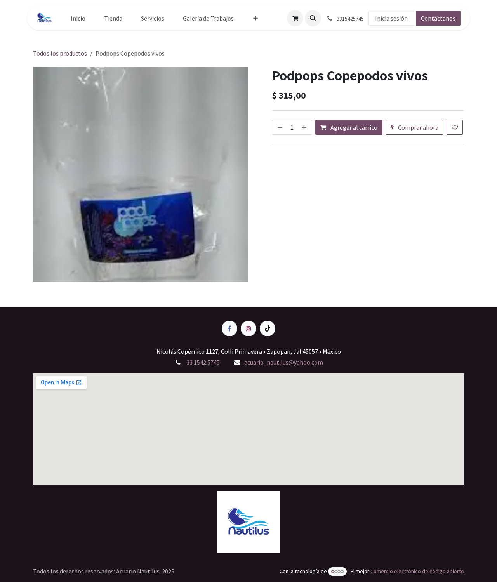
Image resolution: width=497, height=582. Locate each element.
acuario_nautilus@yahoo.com (283, 362)
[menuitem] (78, 18)
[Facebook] (229, 328)
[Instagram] (248, 328)
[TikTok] (267, 328)
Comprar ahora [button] (417, 127)
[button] (313, 18)
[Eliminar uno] (279, 127)
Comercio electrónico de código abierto (417, 571)
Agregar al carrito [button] (353, 127)
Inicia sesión (391, 18)
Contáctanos (438, 18)
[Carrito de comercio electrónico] (295, 18)
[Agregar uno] (305, 127)
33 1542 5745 (202, 362)
